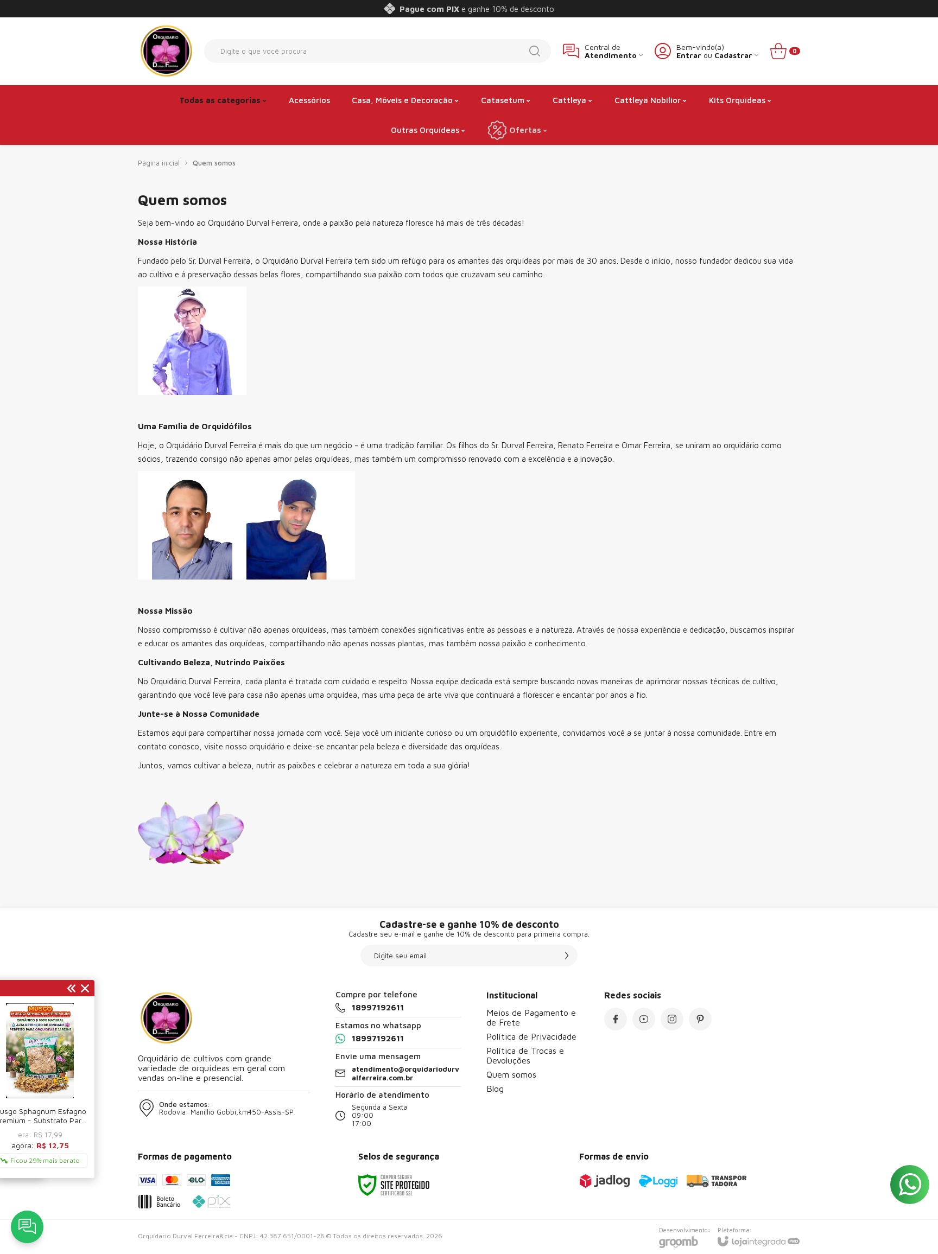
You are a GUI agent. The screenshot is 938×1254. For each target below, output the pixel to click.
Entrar (688, 55)
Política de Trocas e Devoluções (525, 1055)
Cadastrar (733, 55)
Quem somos (511, 1074)
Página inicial (159, 162)
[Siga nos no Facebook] (615, 1019)
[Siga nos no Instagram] (672, 1019)
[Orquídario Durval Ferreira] (165, 51)
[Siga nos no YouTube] (643, 1019)
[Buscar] (535, 51)
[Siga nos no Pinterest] (700, 1019)
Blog (495, 1088)
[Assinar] (567, 955)
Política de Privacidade (531, 1036)
